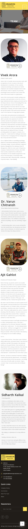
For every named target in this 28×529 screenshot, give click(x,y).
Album (2, 496)
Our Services (4, 491)
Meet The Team (5, 493)
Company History (5, 488)
